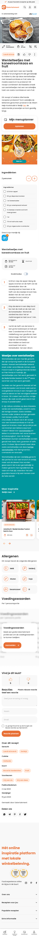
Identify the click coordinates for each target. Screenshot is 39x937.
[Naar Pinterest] (31, 882)
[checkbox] (26, 274)
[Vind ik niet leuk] (29, 54)
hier (24, 105)
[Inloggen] (30, 7)
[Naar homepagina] (10, 7)
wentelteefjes (25, 430)
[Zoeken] (25, 7)
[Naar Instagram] (26, 882)
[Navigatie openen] (35, 7)
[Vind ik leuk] (24, 54)
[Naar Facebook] (36, 882)
